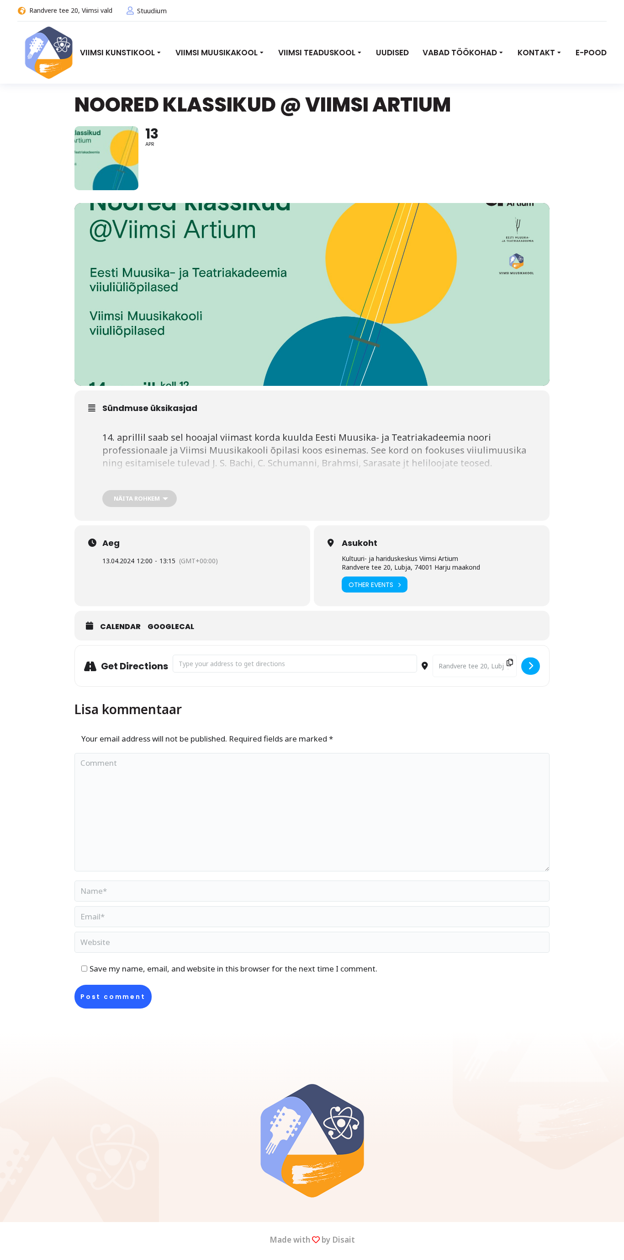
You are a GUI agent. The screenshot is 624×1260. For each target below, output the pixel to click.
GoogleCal (171, 626)
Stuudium (152, 10)
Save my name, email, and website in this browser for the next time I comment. (233, 968)
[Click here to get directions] (530, 666)
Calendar (120, 626)
